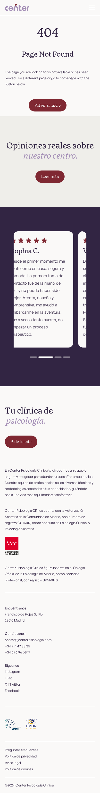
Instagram (12, 671)
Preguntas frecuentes (21, 750)
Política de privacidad (21, 756)
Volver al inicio (47, 105)
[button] (92, 8)
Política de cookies (19, 769)
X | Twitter (12, 684)
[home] (17, 8)
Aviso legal (13, 763)
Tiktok (9, 678)
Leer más (50, 176)
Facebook (12, 691)
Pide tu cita (21, 442)
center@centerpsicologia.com (28, 640)
